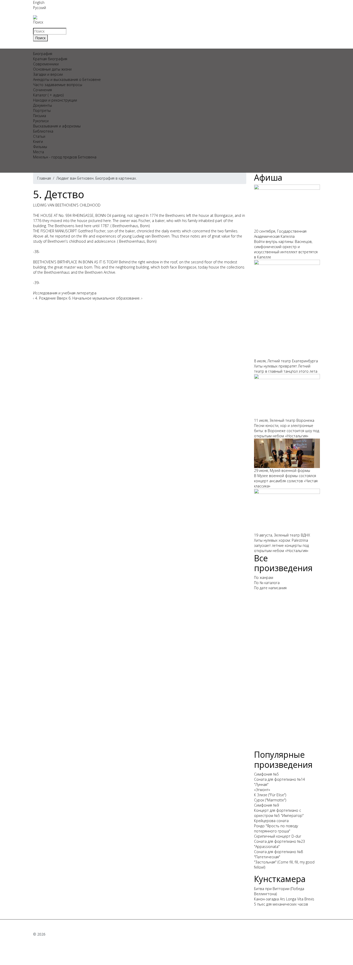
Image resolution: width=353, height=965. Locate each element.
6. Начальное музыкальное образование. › (105, 298)
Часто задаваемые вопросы (57, 84)
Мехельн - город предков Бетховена (64, 157)
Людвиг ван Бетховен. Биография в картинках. (96, 178)
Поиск (38, 22)
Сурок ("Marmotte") (270, 800)
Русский (39, 7)
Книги (38, 141)
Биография (42, 53)
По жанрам (263, 577)
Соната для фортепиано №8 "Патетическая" (278, 854)
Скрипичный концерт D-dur (277, 836)
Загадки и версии (48, 74)
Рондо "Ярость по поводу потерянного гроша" (276, 828)
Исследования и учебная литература (64, 292)
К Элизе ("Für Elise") (270, 794)
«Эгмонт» (262, 789)
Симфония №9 (266, 805)
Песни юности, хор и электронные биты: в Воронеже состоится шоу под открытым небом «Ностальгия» (286, 430)
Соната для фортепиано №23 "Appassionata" (279, 844)
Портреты (42, 110)
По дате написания (270, 587)
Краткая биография (50, 58)
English (38, 2)
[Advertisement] (287, 672)
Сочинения (42, 89)
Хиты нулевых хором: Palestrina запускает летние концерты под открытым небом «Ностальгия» (281, 545)
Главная (44, 178)
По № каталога (267, 582)
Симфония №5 (266, 774)
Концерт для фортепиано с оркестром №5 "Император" (279, 813)
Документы (42, 105)
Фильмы (40, 146)
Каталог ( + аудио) (48, 95)
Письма (39, 115)
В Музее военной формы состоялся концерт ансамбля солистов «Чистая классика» (286, 480)
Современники (46, 64)
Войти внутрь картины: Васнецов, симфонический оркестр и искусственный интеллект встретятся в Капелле (286, 249)
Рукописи (41, 120)
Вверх (62, 298)
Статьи (39, 136)
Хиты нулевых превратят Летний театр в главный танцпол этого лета (285, 369)
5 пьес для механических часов (281, 904)
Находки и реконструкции (55, 100)
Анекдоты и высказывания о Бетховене (67, 79)
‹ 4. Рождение (44, 298)
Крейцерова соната (271, 820)
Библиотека (43, 131)
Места (38, 151)
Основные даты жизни (52, 69)
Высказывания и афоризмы (57, 126)
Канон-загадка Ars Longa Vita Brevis (284, 899)
